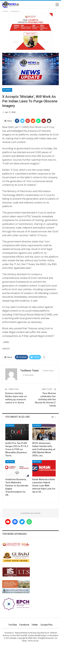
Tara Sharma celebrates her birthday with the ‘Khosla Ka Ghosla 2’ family (45, 399)
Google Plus (47, 625)
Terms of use (33, 640)
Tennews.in (9, 633)
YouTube (13, 625)
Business (7, 90)
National (10, 462)
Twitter (35, 625)
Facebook (24, 625)
